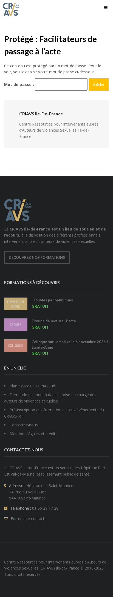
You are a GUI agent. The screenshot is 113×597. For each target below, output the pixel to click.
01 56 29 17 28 (45, 508)
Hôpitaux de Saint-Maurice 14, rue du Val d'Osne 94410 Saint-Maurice (41, 492)
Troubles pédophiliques (52, 300)
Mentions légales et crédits (33, 433)
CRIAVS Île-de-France (41, 113)
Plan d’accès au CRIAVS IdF (33, 385)
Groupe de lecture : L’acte (54, 321)
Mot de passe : (19, 84)
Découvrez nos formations (37, 257)
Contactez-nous (24, 424)
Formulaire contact (27, 518)
